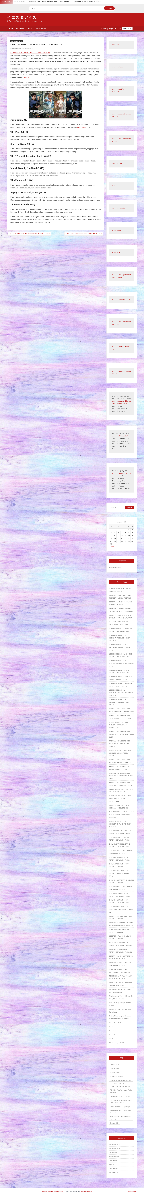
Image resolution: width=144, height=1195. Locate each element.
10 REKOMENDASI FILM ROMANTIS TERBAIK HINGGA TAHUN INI (119, 702)
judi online (117, 164)
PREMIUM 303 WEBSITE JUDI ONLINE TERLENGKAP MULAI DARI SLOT (121, 734)
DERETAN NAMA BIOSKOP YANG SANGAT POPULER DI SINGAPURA (121, 610)
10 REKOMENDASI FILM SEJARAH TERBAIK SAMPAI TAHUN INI (121, 678)
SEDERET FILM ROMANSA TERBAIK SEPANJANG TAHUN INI (120, 944)
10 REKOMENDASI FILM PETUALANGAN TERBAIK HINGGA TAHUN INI (121, 692)
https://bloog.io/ (120, 436)
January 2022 (113, 1160)
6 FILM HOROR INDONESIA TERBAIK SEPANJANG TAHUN (119, 895)
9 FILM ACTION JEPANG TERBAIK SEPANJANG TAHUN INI (121, 852)
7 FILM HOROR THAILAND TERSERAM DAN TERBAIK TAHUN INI (121, 909)
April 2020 (112, 1164)
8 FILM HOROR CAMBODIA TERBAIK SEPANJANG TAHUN (119, 901)
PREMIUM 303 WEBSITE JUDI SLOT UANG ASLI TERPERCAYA (120, 717)
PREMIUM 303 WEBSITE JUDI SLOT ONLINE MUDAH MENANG (120, 784)
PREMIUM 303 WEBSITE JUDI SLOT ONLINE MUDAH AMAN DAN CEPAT (121, 775)
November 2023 (114, 1148)
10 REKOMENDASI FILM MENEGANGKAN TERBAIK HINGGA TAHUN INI (121, 663)
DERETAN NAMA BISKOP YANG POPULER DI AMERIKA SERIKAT (120, 596)
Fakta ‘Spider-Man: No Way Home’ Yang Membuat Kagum (120, 984)
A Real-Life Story (115, 1064)
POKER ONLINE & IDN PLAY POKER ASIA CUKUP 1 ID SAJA (121, 790)
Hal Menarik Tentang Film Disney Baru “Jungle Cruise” (120, 991)
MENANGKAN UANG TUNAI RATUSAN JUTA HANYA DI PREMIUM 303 (118, 725)
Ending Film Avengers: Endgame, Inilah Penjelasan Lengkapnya (120, 1017)
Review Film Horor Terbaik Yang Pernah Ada (120, 1010)
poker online (117, 67)
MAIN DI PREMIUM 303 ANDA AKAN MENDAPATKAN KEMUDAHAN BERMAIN (121, 814)
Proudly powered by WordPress (52, 1191)
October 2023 (113, 1152)
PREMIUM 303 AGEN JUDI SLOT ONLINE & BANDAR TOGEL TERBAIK (120, 753)
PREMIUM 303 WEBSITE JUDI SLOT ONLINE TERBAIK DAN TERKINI (119, 743)
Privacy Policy (42, 28)
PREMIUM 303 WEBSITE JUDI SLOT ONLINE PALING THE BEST (120, 761)
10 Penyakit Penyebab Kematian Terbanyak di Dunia (120, 590)
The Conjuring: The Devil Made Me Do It (120, 1118)
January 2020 (113, 1168)
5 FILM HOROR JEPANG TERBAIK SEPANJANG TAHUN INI (121, 888)
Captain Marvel (114, 1031)
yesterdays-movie (16, 41)
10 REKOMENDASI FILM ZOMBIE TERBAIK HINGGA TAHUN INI (120, 655)
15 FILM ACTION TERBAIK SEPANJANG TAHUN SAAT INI (119, 971)
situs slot (27, 77)
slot (114, 186)
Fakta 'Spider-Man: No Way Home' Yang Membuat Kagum (120, 1085)
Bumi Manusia (114, 1027)
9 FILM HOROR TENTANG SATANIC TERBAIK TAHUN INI (121, 881)
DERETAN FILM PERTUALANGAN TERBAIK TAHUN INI (120, 917)
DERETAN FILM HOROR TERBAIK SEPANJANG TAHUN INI (121, 957)
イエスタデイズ (22, 17)
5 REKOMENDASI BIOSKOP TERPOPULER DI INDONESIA (94, 2)
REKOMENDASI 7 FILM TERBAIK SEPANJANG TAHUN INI (120, 977)
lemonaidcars (82, 127)
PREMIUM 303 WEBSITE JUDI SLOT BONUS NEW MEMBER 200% (121, 710)
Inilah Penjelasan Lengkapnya (120, 1107)
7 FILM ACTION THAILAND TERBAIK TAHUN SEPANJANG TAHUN (31, 234)
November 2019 (114, 1172)
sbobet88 (115, 45)
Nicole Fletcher (15, 48)
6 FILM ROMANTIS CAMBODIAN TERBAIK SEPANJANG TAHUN (120, 832)
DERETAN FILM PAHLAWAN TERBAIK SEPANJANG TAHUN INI (120, 950)
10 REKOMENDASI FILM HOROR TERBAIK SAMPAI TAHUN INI (120, 685)
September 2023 (114, 1156)
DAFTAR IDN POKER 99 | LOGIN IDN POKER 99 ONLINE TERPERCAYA (120, 798)
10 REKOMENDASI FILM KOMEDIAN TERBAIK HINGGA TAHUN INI (119, 638)
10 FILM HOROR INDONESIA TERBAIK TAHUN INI (119, 931)
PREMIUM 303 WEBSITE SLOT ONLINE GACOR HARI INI (119, 768)
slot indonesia (118, 208)
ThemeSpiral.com (86, 1191)
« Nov (111, 547)
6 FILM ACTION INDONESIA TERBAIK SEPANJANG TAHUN (83, 234)
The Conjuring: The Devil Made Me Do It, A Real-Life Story (121, 997)
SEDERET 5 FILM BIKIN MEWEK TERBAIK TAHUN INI (120, 937)
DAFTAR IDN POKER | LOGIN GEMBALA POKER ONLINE (119, 806)
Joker (30, 28)
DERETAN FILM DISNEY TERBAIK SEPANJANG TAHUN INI (120, 964)
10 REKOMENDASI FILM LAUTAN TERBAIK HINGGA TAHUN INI (120, 671)
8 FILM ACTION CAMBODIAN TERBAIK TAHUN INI (30, 53)
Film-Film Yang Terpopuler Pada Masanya (120, 1004)
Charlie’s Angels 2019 (116, 1043)
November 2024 (114, 1144)
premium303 (116, 230)
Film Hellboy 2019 (115, 1023)
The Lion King (113, 1039)
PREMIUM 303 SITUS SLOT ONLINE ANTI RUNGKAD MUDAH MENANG (120, 824)
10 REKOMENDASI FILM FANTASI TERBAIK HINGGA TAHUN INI (120, 630)
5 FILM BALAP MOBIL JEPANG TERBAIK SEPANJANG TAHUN (119, 845)
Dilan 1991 (20, 28)
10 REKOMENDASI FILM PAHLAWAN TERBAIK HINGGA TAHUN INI (119, 647)
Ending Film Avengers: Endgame (121, 1080)
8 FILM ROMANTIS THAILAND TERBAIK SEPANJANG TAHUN (119, 838)
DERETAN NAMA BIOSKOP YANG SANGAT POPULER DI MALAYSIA (44, 2)
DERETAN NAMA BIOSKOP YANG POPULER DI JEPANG (120, 603)
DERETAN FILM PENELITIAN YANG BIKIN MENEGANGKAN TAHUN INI (121, 924)
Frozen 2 (112, 1035)
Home (11, 28)
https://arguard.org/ (121, 299)
